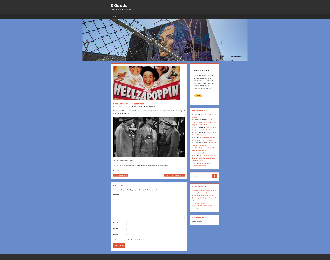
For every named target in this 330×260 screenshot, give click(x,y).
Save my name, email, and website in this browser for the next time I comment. (140, 240)
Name (115, 223)
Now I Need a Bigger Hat (121, 175)
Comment (116, 195)
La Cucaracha (205, 153)
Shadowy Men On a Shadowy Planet (173, 175)
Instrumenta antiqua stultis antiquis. (205, 190)
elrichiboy (127, 106)
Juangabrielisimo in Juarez (202, 193)
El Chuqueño (119, 5)
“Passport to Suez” (200, 203)
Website (116, 234)
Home (114, 17)
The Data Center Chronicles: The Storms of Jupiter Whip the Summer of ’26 (204, 122)
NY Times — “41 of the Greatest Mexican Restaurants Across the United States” (204, 158)
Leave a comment (150, 106)
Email (115, 229)
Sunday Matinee (138, 106)
